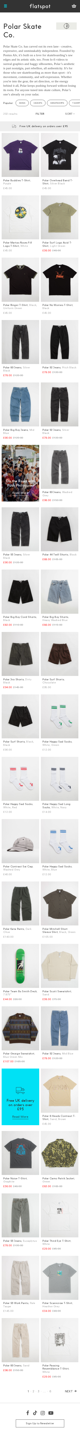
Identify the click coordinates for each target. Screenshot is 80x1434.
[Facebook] (28, 1413)
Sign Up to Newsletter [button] (40, 1423)
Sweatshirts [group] (57, 103)
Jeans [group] (22, 103)
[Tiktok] (35, 1413)
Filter (40, 113)
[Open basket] (74, 6)
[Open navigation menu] (5, 6)
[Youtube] (51, 1413)
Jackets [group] (38, 103)
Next (69, 1391)
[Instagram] (43, 1413)
